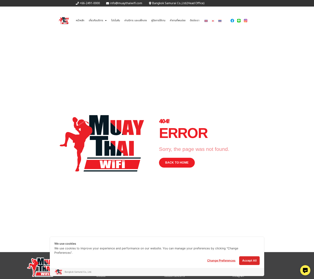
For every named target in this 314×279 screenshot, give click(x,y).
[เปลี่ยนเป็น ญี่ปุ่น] (213, 20)
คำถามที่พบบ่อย (178, 20)
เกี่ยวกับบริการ (96, 20)
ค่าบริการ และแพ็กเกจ (135, 20)
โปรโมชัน (115, 20)
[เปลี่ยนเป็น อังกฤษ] (206, 20)
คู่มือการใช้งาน (158, 20)
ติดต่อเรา (194, 20)
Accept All (249, 260)
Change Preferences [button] (221, 260)
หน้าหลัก (80, 20)
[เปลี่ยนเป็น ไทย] (219, 20)
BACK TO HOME (177, 162)
